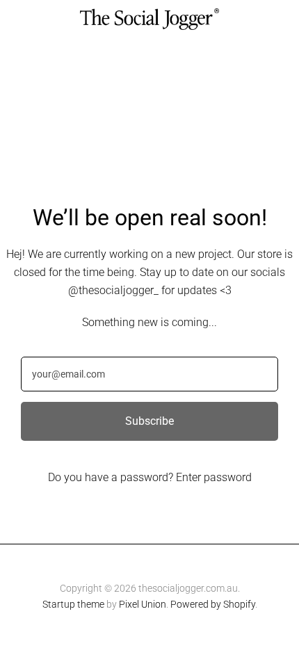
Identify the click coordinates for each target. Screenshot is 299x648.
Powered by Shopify (212, 604)
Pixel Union (142, 604)
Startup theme (73, 604)
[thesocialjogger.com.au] (149, 19)
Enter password (214, 477)
